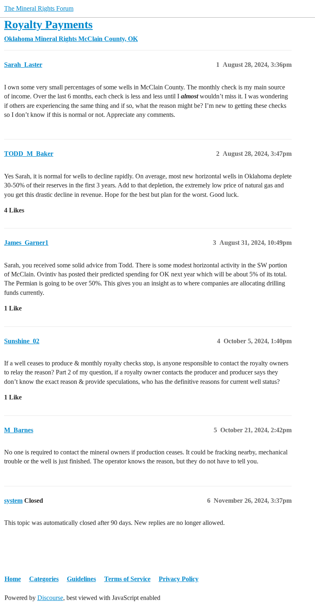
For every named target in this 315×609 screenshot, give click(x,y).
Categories (44, 578)
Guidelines (81, 578)
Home (13, 578)
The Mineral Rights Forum (38, 8)
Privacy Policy (179, 578)
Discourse (50, 597)
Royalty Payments (48, 24)
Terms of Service (127, 578)
